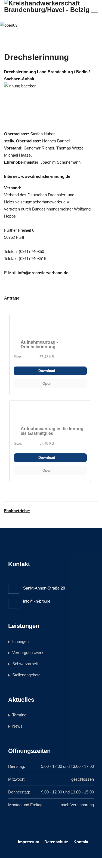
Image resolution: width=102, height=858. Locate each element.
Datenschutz (56, 841)
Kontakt (80, 841)
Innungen (20, 641)
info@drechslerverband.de (43, 272)
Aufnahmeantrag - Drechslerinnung (39, 344)
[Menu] (94, 11)
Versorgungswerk (28, 652)
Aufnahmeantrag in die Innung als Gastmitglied (52, 431)
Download (47, 371)
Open (47, 383)
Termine (19, 715)
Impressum (28, 841)
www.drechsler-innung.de (45, 176)
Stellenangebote (26, 675)
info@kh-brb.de (36, 601)
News (17, 726)
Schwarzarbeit (25, 663)
